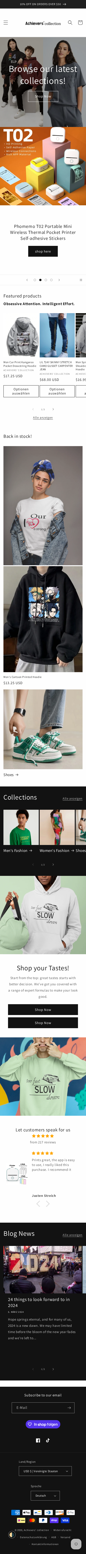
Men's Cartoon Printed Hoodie (22, 677)
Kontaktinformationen (45, 1544)
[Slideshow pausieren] (81, 280)
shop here (43, 251)
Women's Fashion (54, 850)
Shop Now (43, 96)
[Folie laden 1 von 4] (35, 280)
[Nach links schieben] (33, 409)
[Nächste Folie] (59, 280)
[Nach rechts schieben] (53, 409)
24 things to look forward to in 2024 (39, 1302)
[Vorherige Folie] (27, 280)
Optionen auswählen (21, 391)
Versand (65, 1537)
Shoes (8, 774)
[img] (43, 1136)
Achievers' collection (36, 1530)
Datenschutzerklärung (33, 1537)
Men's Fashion (15, 850)
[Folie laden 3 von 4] (46, 280)
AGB (53, 1537)
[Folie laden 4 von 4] (51, 280)
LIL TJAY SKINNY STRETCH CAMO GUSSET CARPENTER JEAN (56, 365)
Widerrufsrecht (62, 1530)
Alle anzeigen (43, 417)
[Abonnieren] (69, 1407)
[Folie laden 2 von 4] (40, 280)
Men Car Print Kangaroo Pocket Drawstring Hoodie (19, 364)
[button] (6, 23)
